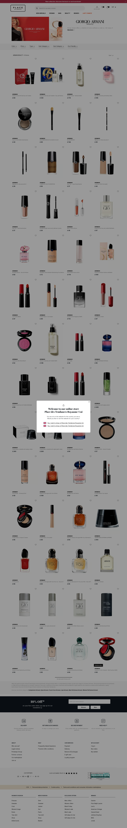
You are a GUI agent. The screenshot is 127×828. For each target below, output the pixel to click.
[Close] (89, 401)
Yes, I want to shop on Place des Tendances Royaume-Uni (65, 423)
